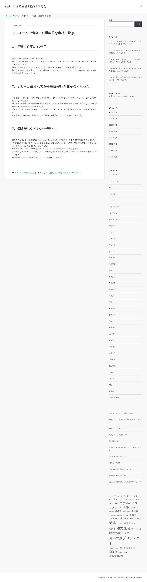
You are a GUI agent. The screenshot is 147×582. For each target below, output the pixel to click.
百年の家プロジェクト (72, 173)
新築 (26, 173)
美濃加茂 (130, 548)
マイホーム (113, 226)
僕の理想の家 (114, 441)
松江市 (127, 523)
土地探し (112, 277)
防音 (110, 385)
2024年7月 (113, 144)
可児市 (128, 511)
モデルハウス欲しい (116, 428)
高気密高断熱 (114, 398)
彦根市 (139, 518)
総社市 (122, 548)
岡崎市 (133, 515)
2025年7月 (113, 119)
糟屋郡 (117, 548)
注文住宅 (32, 173)
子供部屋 (112, 283)
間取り (111, 379)
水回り (111, 340)
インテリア (113, 175)
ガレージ (112, 188)
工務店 (111, 296)
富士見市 (126, 515)
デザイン (112, 200)
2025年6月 (113, 125)
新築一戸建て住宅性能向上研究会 (25, 6)
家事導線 (112, 289)
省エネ (111, 372)
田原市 (125, 533)
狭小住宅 (112, 353)
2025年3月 (113, 138)
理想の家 (112, 359)
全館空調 (112, 264)
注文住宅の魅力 (114, 463)
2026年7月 (113, 112)
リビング (112, 245)
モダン (111, 232)
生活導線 (112, 366)
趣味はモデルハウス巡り (118, 475)
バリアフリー (114, 213)
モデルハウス (114, 238)
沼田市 (112, 528)
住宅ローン (113, 258)
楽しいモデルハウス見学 (118, 456)
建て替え (112, 308)
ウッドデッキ (114, 181)
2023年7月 (113, 150)
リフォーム (18, 173)
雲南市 (121, 552)
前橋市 (118, 511)
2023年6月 (113, 157)
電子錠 (111, 391)
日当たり (112, 328)
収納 (110, 270)
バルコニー (113, 219)
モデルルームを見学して (118, 435)
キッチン (112, 194)
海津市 (133, 529)
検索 (110, 20)
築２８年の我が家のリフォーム (120, 469)
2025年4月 (113, 131)
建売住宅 (112, 315)
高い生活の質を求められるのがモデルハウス (125, 482)
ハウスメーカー (114, 207)
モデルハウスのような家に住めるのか (122, 413)
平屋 (110, 302)
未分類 (111, 334)
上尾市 (126, 507)
